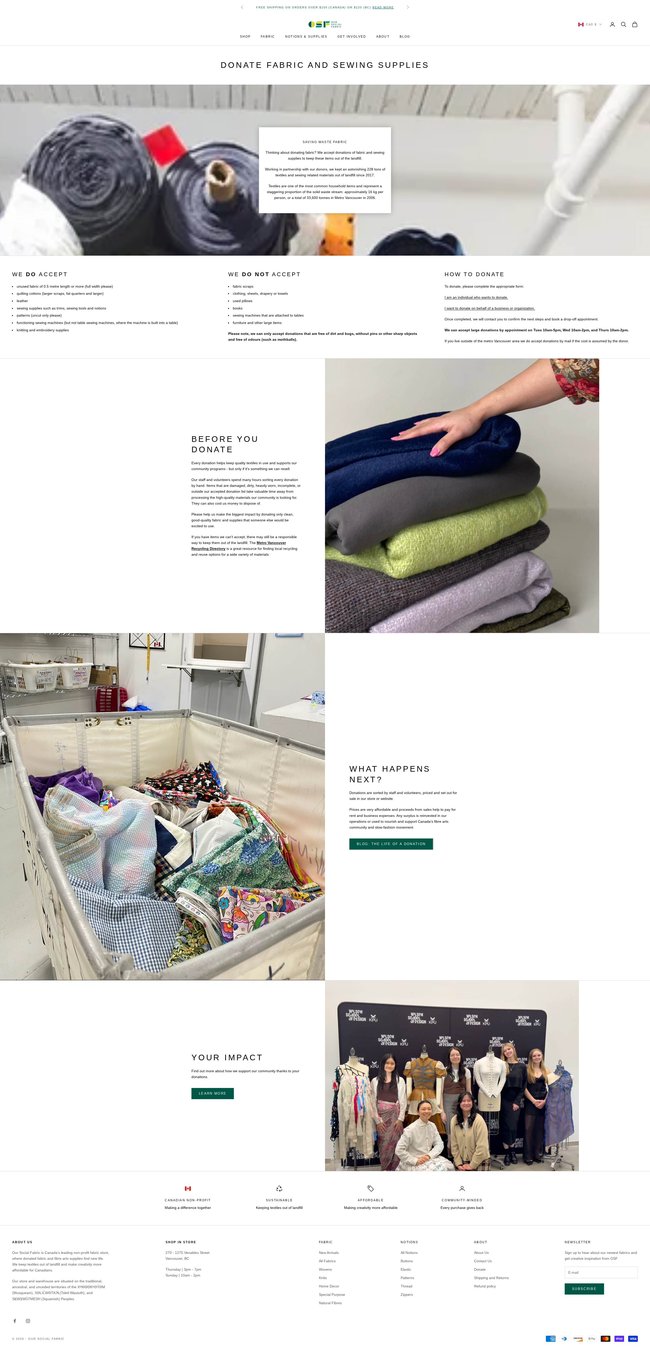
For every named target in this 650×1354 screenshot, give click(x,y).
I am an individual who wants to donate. (476, 297)
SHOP (245, 36)
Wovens (325, 1269)
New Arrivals (329, 1253)
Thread (406, 1286)
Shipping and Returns (491, 1278)
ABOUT (382, 36)
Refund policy (485, 1286)
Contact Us (483, 1261)
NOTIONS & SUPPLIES (306, 36)
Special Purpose (332, 1295)
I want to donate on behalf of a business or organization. (490, 308)
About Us (481, 1253)
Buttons (407, 1261)
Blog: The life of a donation (391, 844)
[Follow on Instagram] (27, 1321)
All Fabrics (327, 1261)
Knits (323, 1278)
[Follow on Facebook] (14, 1321)
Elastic (406, 1269)
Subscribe (584, 1289)
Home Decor (329, 1286)
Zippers (407, 1295)
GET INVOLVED (351, 36)
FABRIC (268, 36)
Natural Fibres (330, 1303)
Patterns (407, 1278)
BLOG (405, 36)
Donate (480, 1269)
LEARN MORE (212, 1093)
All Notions (409, 1253)
